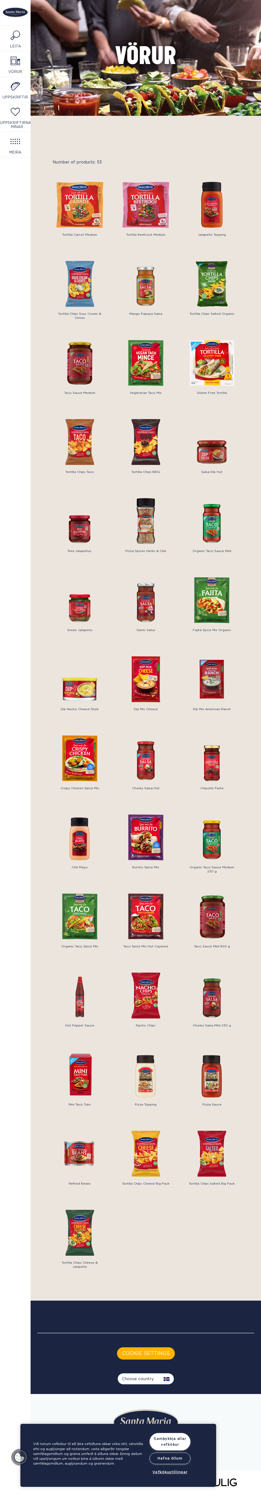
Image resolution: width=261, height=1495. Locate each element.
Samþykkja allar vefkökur (170, 1442)
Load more (58, 1278)
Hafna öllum (170, 1458)
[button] (19, 1457)
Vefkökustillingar (169, 1472)
